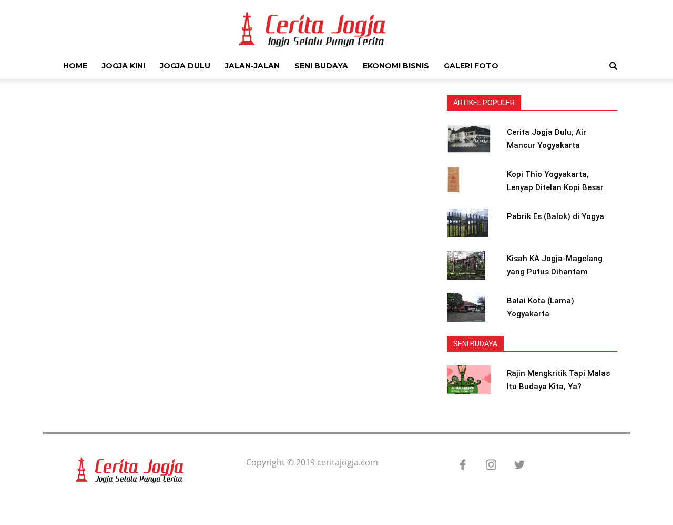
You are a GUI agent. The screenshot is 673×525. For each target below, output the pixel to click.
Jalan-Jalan (252, 66)
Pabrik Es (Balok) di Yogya (555, 216)
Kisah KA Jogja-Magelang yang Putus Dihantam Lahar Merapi (555, 272)
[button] (613, 65)
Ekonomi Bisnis (396, 66)
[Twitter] (514, 465)
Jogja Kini (123, 66)
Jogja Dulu (185, 66)
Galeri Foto (471, 66)
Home (75, 66)
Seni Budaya (321, 66)
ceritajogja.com (347, 462)
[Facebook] (457, 465)
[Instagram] (485, 465)
